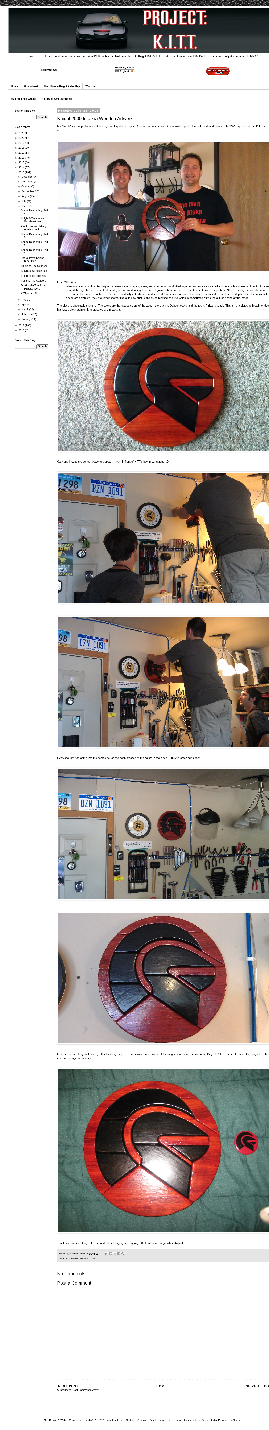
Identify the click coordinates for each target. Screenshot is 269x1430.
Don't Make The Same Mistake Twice (33, 287)
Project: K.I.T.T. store (220, 1054)
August (25, 196)
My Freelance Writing (23, 98)
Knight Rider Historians (34, 270)
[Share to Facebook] (119, 1254)
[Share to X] (115, 1254)
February (26, 314)
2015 (21, 162)
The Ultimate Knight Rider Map (62, 86)
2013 (21, 172)
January (26, 319)
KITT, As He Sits (30, 293)
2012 (21, 325)
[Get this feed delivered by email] (124, 72)
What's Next (31, 86)
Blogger (236, 1420)
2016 (21, 157)
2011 (21, 330)
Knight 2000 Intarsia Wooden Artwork (32, 220)
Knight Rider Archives (33, 275)
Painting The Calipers (33, 280)
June (24, 206)
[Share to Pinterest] (123, 1254)
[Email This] (107, 1254)
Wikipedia (70, 282)
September (28, 191)
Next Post (68, 1386)
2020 (21, 137)
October (26, 186)
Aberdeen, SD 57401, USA (82, 1258)
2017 (21, 152)
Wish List (90, 86)
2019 (21, 143)
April (24, 304)
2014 (21, 167)
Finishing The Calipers (34, 266)
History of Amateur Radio (57, 98)
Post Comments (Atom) (86, 1390)
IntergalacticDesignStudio (202, 1420)
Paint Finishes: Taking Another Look (33, 228)
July (24, 201)
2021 (21, 133)
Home (14, 86)
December (27, 176)
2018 (21, 147)
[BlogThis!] (111, 1254)
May (24, 299)
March (25, 309)
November (27, 181)
